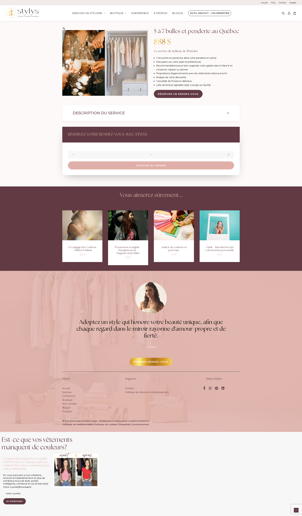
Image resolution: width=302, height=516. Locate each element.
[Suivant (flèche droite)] (3, 515)
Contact (282, 2)
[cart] (294, 13)
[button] (284, 13)
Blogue (177, 13)
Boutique (116, 13)
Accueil (264, 2)
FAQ (273, 2)
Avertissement (141, 424)
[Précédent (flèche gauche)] (1, 515)
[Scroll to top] (296, 510)
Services (66, 392)
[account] (289, 13)
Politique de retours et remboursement (147, 392)
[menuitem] (265, 2)
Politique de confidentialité (77, 424)
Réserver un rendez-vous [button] (178, 93)
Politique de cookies (106, 424)
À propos (160, 13)
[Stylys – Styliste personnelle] (22, 13)
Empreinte (125, 424)
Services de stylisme (87, 13)
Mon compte (69, 403)
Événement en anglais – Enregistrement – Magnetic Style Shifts (128, 250)
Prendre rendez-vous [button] (151, 361)
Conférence (140, 13)
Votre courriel (17, 487)
